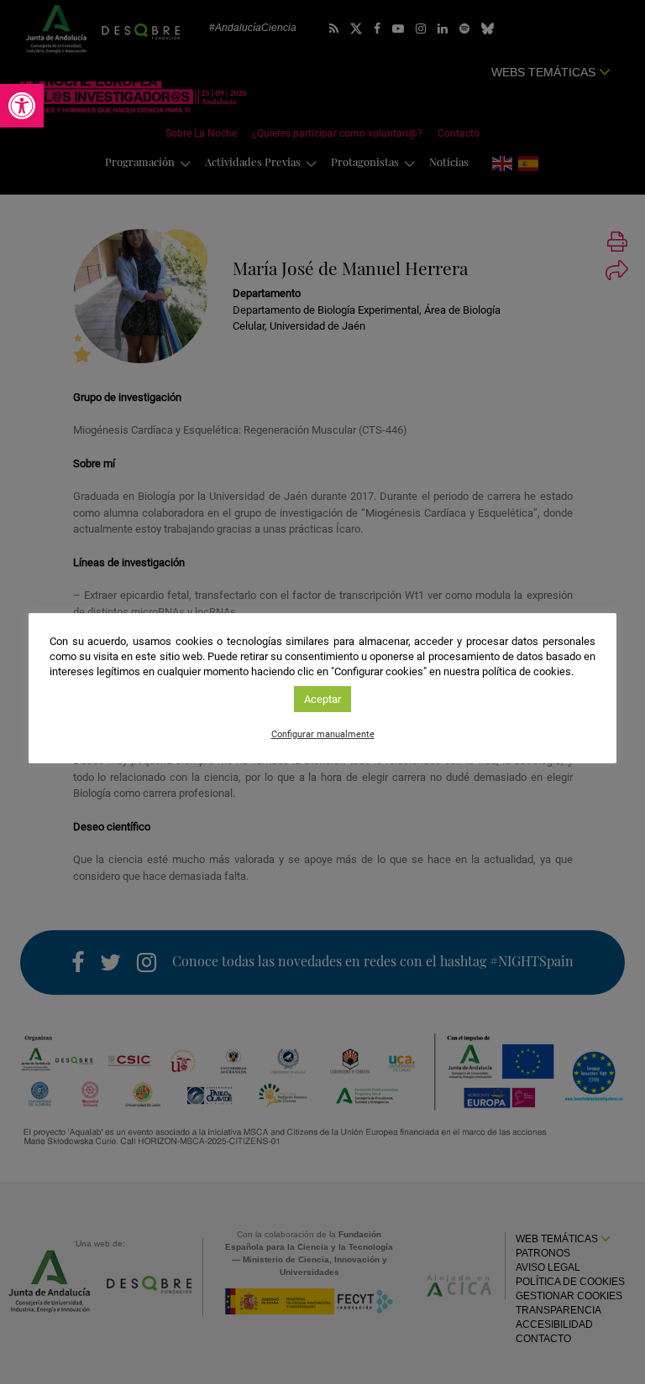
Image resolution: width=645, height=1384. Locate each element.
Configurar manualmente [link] (323, 734)
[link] (22, 105)
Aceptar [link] (322, 699)
